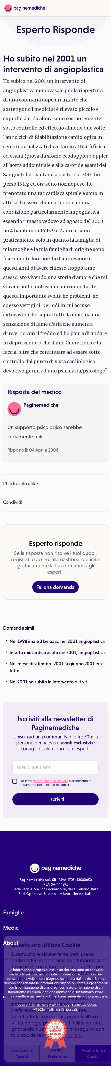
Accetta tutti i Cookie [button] (93, 1053)
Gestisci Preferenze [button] (58, 1053)
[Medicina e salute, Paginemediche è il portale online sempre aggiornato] (24, 8)
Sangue (11, 175)
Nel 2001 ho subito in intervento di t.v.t (48, 681)
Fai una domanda (55, 587)
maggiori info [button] (68, 1035)
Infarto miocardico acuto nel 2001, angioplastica (57, 652)
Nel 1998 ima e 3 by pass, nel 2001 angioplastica (57, 641)
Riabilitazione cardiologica (65, 137)
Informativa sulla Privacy (51, 781)
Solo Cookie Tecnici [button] (22, 1053)
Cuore (72, 343)
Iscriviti (56, 799)
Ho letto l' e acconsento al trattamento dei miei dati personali (55, 783)
